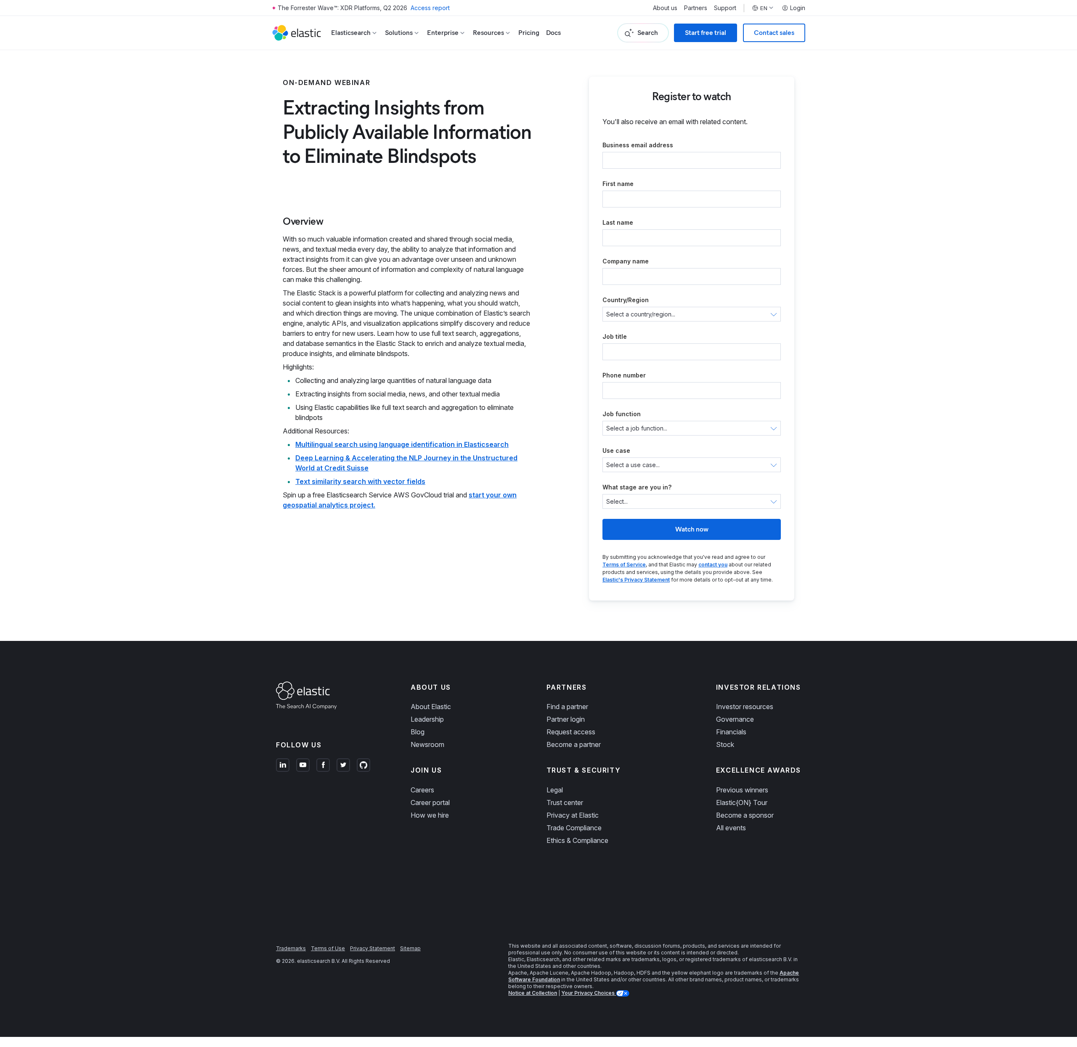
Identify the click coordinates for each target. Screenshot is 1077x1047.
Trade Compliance (574, 828)
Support (725, 8)
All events (731, 828)
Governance (735, 719)
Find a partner (567, 706)
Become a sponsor (745, 815)
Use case (616, 450)
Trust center (564, 802)
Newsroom (427, 744)
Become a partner (573, 744)
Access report (430, 7)
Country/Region (625, 299)
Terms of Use (328, 948)
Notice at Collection (532, 993)
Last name (617, 222)
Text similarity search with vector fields (360, 481)
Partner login (565, 719)
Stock (725, 744)
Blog (417, 732)
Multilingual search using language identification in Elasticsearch (402, 444)
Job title (614, 336)
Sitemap (410, 948)
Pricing (528, 33)
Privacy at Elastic (572, 815)
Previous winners (742, 790)
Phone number (624, 375)
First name (618, 183)
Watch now (691, 529)
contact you (712, 564)
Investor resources (744, 706)
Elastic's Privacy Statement (636, 580)
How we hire (430, 815)
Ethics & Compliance (577, 840)
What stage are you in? (636, 487)
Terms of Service (624, 564)
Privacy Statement (372, 948)
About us (665, 8)
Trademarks (291, 948)
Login (797, 8)
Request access (570, 732)
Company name (625, 261)
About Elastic (431, 706)
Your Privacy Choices (588, 993)
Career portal (430, 802)
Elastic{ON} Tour (741, 802)
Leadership (427, 719)
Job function (621, 413)
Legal (554, 790)
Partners (695, 8)
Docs (553, 33)
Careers (422, 790)
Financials (731, 732)
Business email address (637, 145)
